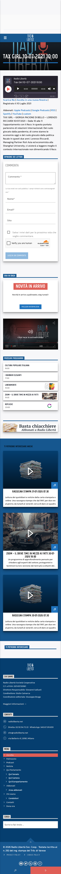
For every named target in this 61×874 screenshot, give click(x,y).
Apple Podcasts (22, 110)
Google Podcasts (40, 110)
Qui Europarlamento (18, 781)
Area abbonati (15, 790)
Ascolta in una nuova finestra (31, 100)
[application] (35, 89)
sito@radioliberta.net (18, 732)
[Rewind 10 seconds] (15, 96)
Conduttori (14, 798)
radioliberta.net (15, 721)
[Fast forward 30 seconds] (26, 96)
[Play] (18, 88)
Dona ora (10, 806)
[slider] (54, 88)
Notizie (9, 766)
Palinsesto (11, 758)
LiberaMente (10, 385)
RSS (53, 110)
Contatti (10, 802)
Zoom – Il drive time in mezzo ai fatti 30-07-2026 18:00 (30, 555)
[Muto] (49, 88)
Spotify (7, 114)
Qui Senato (14, 774)
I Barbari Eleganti (13, 375)
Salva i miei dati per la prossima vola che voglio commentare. (34, 232)
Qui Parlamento (13, 769)
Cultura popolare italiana (17, 365)
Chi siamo (11, 794)
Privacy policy (14, 855)
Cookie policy (33, 855)
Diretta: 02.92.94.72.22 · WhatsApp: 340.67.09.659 (30, 727)
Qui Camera (14, 777)
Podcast (10, 762)
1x (21, 96)
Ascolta (10, 755)
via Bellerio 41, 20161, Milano (21, 738)
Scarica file (9, 100)
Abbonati (10, 785)
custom (27, 114)
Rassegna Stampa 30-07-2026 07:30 (30, 615)
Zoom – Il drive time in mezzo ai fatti (21, 395)
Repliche (9, 404)
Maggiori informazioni (30, 306)
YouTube (17, 114)
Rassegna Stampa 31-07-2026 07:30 (30, 491)
